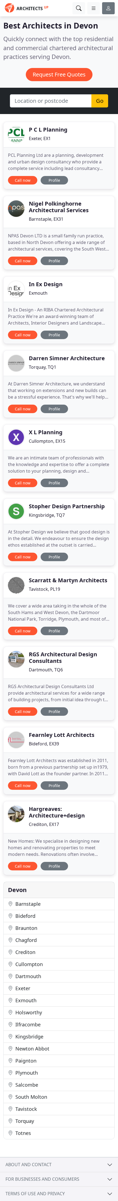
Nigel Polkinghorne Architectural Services (59, 207)
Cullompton (28, 964)
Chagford (25, 940)
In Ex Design (46, 284)
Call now (22, 180)
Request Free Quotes (59, 74)
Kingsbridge (28, 1036)
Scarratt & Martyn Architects (68, 580)
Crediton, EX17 (44, 824)
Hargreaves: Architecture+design (57, 812)
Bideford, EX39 (44, 744)
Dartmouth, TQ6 (46, 670)
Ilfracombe (27, 1024)
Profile (54, 180)
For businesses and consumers (42, 1179)
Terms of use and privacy (35, 1194)
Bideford (24, 916)
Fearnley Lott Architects (61, 735)
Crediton (24, 952)
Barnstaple (27, 904)
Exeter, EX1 (40, 138)
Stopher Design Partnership (67, 506)
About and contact (28, 1165)
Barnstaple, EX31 (46, 219)
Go (99, 100)
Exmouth (38, 293)
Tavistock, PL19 (44, 589)
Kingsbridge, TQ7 (47, 515)
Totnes (22, 1133)
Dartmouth (27, 976)
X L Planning (46, 432)
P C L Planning (48, 129)
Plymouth (26, 1072)
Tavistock (25, 1109)
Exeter (22, 988)
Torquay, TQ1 (42, 367)
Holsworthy (28, 1012)
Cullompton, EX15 (47, 441)
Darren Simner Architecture (67, 358)
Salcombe (26, 1084)
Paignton (25, 1060)
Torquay (24, 1121)
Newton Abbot (31, 1048)
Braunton (25, 928)
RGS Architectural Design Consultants (63, 658)
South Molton (30, 1097)
